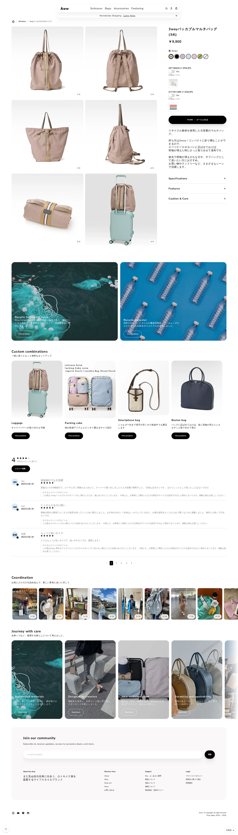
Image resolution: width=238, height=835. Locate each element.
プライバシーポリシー (194, 776)
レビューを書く (21, 469)
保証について (150, 783)
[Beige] (171, 56)
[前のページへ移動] (106, 563)
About (106, 776)
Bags (108, 8)
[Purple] (182, 56)
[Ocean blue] (188, 56)
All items (22, 21)
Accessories (121, 8)
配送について (150, 779)
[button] (230, 830)
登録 (209, 754)
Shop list (107, 783)
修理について (150, 786)
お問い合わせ (109, 790)
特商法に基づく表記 (193, 779)
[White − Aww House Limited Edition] (205, 56)
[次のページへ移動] (131, 563)
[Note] (28, 814)
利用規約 (189, 783)
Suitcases (96, 8)
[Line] (23, 814)
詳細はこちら (174, 75)
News (106, 786)
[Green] (200, 56)
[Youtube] (18, 814)
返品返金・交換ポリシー (154, 790)
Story (106, 779)
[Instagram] (13, 814)
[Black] (176, 56)
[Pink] (194, 56)
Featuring (137, 8)
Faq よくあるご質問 (153, 776)
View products (20, 436)
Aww (201, 813)
